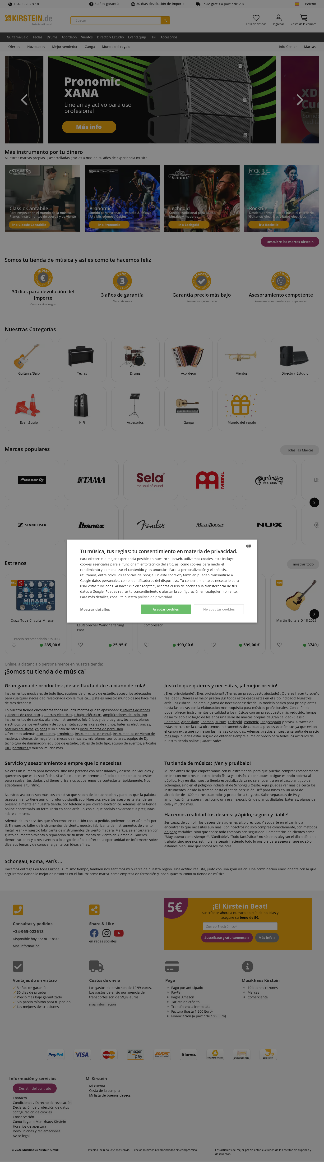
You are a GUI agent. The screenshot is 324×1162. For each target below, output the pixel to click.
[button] (95, 609)
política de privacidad (155, 597)
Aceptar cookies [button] (166, 609)
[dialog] (162, 581)
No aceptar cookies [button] (219, 609)
